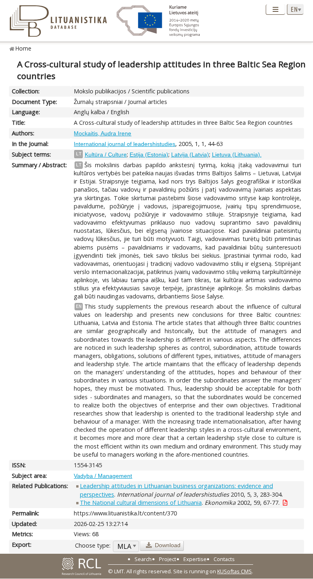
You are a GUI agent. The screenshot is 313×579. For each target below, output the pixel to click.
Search (143, 559)
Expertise (195, 559)
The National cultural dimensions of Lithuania (141, 502)
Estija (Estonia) (149, 154)
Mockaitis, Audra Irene (102, 133)
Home (23, 48)
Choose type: (92, 545)
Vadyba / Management (103, 476)
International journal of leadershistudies (124, 144)
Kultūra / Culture (106, 154)
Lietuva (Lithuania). (237, 154)
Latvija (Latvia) (190, 154)
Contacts (224, 559)
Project (167, 559)
